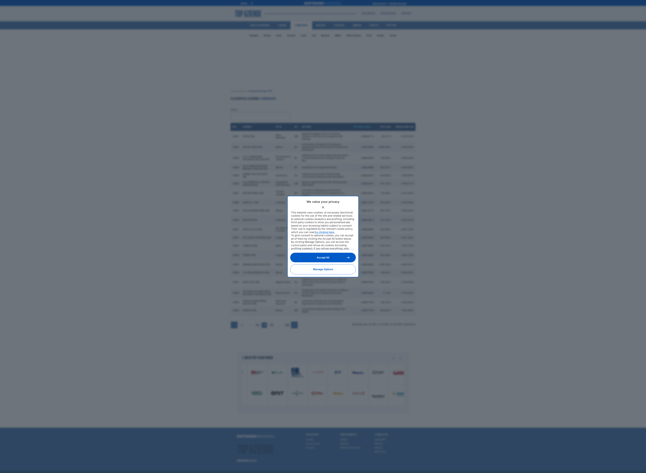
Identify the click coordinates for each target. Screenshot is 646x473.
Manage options (323, 269)
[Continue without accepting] (323, 207)
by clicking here (324, 232)
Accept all (323, 257)
